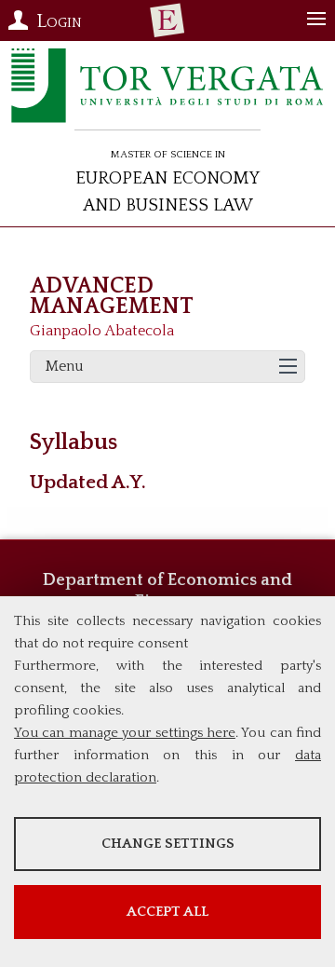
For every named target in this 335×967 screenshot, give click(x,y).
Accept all (167, 911)
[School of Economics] (167, 20)
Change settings (167, 843)
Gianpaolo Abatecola (102, 330)
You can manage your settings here (124, 733)
